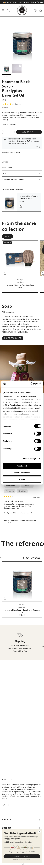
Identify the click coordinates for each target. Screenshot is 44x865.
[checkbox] (10, 491)
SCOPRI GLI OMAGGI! (22, 856)
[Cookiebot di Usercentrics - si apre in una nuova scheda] (31, 384)
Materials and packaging (13, 179)
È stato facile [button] (8, 523)
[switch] (37, 433)
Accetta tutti (22, 466)
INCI (4, 173)
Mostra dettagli (29, 458)
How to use (7, 168)
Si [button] (4, 515)
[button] (8, 10)
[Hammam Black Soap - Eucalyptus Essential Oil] (22, 581)
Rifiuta (22, 479)
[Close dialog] (39, 831)
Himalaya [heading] (7, 820)
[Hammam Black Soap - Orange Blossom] (9, 202)
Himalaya (5, 77)
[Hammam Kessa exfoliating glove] (20, 258)
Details (5, 162)
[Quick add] (5, 273)
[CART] (40, 10)
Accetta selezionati (22, 473)
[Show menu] (3, 10)
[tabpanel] (22, 502)
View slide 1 (37, 146)
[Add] (21, 206)
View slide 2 (39, 146)
